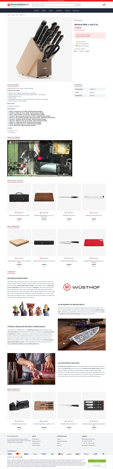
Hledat (78, 5)
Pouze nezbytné (97, 465)
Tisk (76, 51)
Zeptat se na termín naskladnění (83, 36)
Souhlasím (97, 461)
